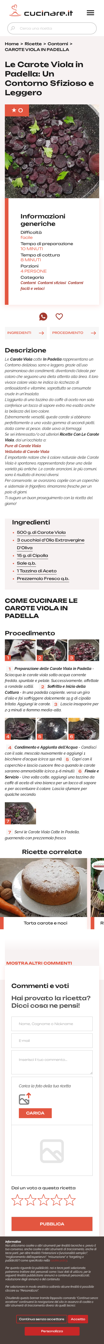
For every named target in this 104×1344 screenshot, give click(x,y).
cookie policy (59, 1260)
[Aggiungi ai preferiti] (59, 317)
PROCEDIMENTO (67, 333)
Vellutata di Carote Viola (27, 451)
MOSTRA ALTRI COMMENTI (39, 963)
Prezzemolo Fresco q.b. (43, 578)
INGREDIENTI (19, 333)
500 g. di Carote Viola (41, 532)
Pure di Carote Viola (23, 446)
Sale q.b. (26, 563)
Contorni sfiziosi (52, 282)
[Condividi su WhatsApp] (43, 319)
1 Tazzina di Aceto (37, 570)
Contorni (28, 282)
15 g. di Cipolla (32, 555)
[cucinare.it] (40, 10)
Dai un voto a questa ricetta (43, 1187)
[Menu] (90, 13)
